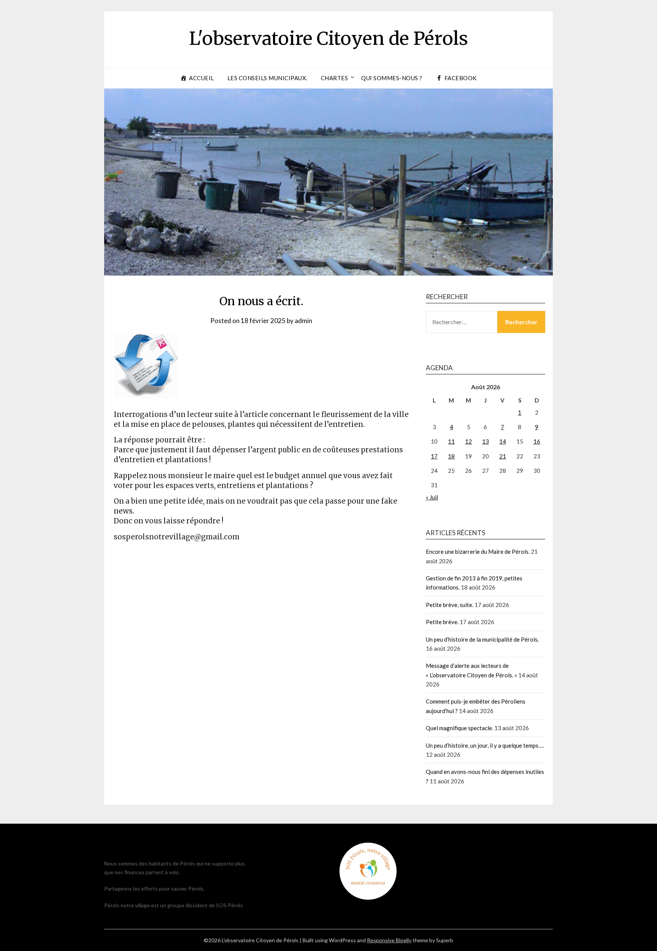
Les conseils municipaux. (267, 77)
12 (468, 441)
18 (451, 456)
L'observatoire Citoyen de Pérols (328, 38)
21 (502, 456)
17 (434, 456)
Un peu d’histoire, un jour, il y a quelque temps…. (485, 745)
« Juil (432, 497)
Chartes (334, 77)
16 (536, 441)
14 (502, 441)
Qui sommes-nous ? (391, 77)
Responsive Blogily (389, 940)
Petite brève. (442, 621)
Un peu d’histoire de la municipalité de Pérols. (482, 639)
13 (485, 441)
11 (451, 441)
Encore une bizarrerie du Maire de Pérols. (478, 551)
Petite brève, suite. (449, 604)
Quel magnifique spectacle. (459, 727)
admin (303, 321)
